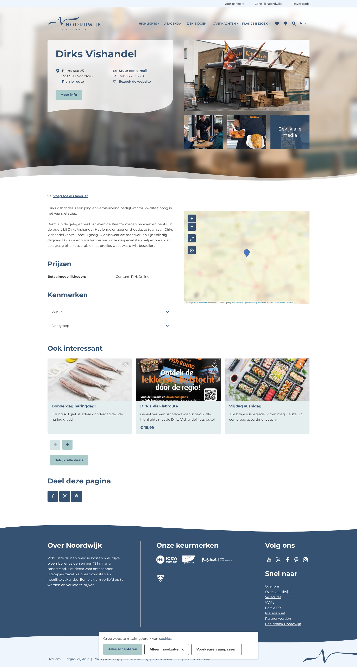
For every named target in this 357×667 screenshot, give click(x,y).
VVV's (269, 602)
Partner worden (278, 619)
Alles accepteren (122, 649)
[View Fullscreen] (192, 238)
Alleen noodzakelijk (167, 649)
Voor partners (234, 4)
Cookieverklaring (136, 659)
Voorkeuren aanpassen (216, 649)
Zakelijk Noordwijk (268, 4)
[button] (246, 253)
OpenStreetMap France (283, 302)
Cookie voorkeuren (166, 659)
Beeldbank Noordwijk (283, 624)
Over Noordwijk (278, 592)
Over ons (272, 586)
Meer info (69, 95)
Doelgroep (60, 326)
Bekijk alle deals (69, 460)
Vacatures (273, 597)
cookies (165, 639)
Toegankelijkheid (77, 659)
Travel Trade (300, 4)
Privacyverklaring (106, 659)
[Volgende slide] (67, 445)
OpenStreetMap (201, 302)
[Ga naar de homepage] (74, 23)
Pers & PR (273, 608)
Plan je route (73, 81)
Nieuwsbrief (275, 613)
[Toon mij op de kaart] (192, 250)
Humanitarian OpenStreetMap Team (247, 302)
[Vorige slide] (55, 445)
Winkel (57, 312)
